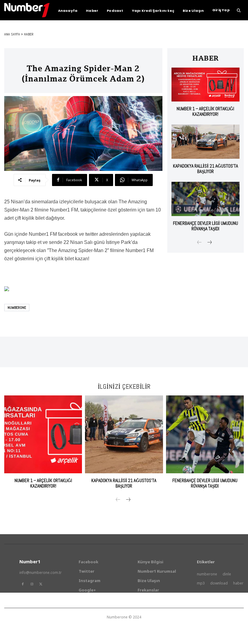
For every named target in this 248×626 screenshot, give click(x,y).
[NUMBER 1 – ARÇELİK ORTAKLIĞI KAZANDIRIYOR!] (205, 85)
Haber (29, 34)
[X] (41, 584)
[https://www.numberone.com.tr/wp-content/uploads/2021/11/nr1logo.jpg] (27, 10)
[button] (238, 10)
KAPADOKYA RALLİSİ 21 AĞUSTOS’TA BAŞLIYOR (205, 168)
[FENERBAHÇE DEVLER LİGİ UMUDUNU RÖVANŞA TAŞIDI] (205, 199)
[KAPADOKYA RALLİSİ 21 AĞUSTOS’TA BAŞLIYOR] (205, 142)
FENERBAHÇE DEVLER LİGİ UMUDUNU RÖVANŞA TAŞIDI (205, 225)
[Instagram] (31, 584)
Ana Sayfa (12, 34)
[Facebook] (22, 584)
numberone (17, 307)
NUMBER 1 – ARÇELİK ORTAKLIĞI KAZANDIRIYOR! (205, 111)
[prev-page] (199, 243)
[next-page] (209, 243)
